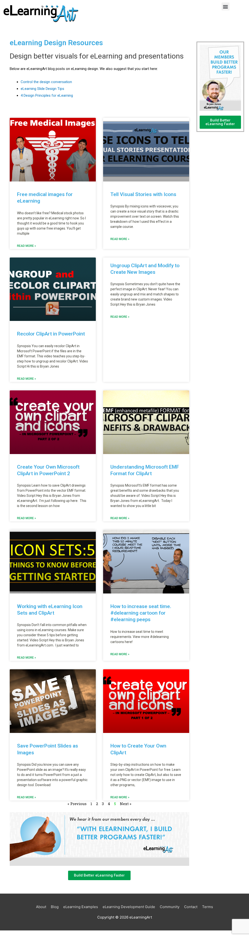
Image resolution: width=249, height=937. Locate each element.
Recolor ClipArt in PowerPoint (51, 334)
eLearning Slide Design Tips (42, 88)
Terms (207, 906)
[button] (226, 6)
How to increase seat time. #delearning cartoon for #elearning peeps (140, 613)
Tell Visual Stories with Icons (143, 194)
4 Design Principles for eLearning (47, 95)
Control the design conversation (46, 82)
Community (169, 906)
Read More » (26, 246)
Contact (190, 906)
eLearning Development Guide (129, 906)
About (41, 906)
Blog (55, 906)
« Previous (77, 803)
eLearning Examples (80, 906)
